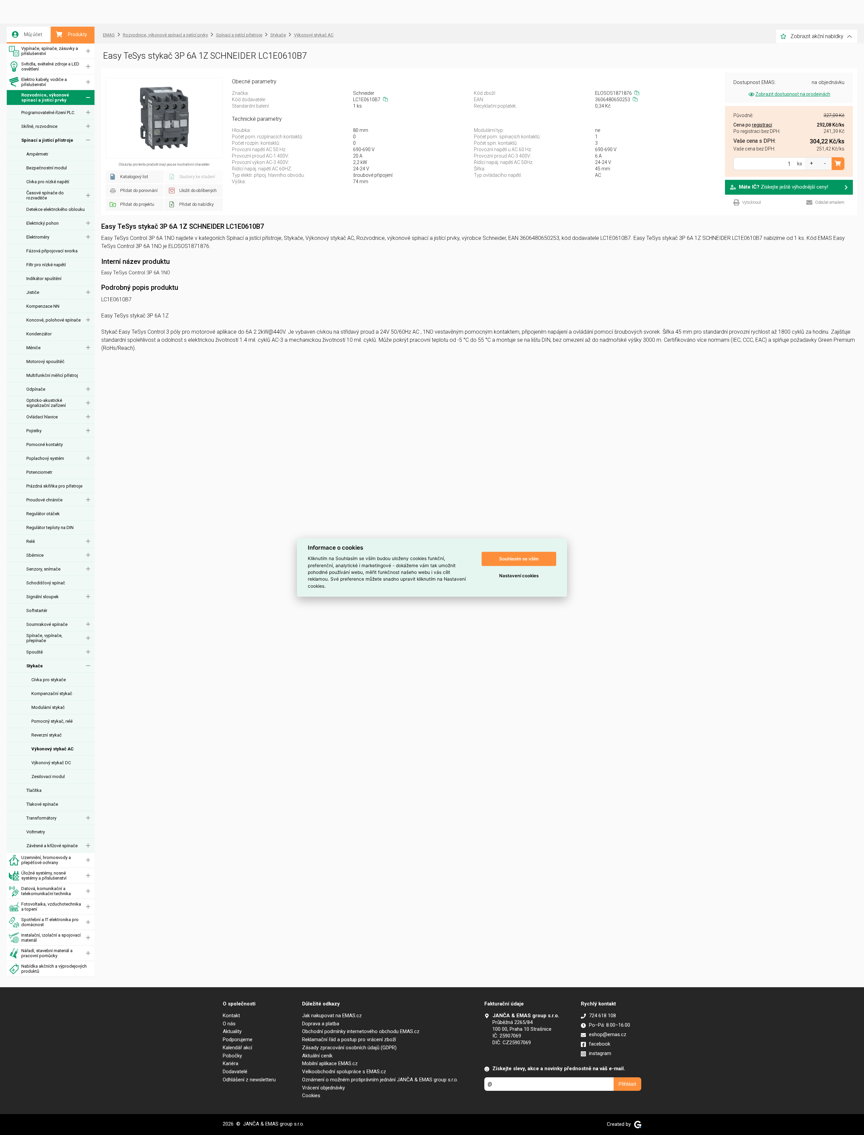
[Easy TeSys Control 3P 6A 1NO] (164, 118)
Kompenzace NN (42, 306)
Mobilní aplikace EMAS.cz (330, 1063)
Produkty (77, 34)
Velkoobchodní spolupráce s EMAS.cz (344, 1072)
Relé (30, 541)
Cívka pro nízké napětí (47, 181)
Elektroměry (37, 237)
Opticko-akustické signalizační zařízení (46, 403)
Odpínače (35, 389)
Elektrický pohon (42, 223)
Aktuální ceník (317, 1056)
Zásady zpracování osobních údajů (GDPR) (349, 1048)
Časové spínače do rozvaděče (45, 195)
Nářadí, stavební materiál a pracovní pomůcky (47, 953)
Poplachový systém (45, 458)
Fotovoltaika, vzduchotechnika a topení (51, 907)
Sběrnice (35, 555)
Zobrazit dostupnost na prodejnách (792, 94)
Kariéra (230, 1063)
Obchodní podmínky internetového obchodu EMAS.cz (361, 1031)
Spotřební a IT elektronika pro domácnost (50, 922)
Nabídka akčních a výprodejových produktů (54, 969)
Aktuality (232, 1031)
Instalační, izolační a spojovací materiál (51, 938)
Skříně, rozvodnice (39, 126)
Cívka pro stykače (48, 679)
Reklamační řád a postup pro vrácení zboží (349, 1039)
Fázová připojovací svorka (52, 250)
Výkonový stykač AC (52, 748)
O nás (229, 1024)
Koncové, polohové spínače (53, 320)
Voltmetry (35, 831)
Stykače (34, 665)
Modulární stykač (48, 707)
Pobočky (232, 1056)
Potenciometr (39, 472)
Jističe (32, 292)
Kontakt (231, 1016)
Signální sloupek (42, 596)
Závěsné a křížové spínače (52, 845)
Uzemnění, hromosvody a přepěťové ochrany (46, 860)
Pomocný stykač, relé (52, 721)
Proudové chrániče (44, 499)
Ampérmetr (37, 154)
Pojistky (34, 430)
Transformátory (41, 818)
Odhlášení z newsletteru (249, 1080)
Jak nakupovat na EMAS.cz (332, 1016)
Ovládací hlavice (42, 416)
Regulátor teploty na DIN (50, 527)
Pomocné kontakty (44, 444)
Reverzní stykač (46, 735)
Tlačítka (34, 790)
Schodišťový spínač (45, 582)
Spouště (34, 652)
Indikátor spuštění (43, 278)
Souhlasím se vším (519, 558)
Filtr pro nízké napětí (46, 264)
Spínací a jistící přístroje (47, 140)
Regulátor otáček (43, 513)
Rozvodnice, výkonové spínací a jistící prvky (45, 97)
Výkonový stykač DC (51, 762)
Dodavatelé (235, 1072)
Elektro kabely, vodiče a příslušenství (44, 82)
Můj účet (33, 34)
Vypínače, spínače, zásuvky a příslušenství (49, 51)
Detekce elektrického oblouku (55, 209)
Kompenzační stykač (51, 693)
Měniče (33, 347)
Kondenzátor (39, 333)
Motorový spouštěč (45, 361)
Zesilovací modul (48, 776)
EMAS (109, 34)
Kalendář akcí (237, 1048)
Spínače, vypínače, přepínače (44, 638)
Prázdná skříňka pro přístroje (54, 486)
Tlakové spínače (42, 804)
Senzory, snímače (43, 569)
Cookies (311, 1095)
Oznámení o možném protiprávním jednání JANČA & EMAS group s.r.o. (380, 1080)
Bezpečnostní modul (46, 167)
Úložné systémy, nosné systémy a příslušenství (43, 875)
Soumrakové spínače (47, 624)
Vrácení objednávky (323, 1088)
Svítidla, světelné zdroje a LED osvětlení (50, 66)
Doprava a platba (320, 1024)
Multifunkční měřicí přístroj (52, 375)
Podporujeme (237, 1039)
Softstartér (36, 610)
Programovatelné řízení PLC (47, 112)
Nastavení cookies (519, 575)
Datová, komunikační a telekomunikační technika (46, 891)
